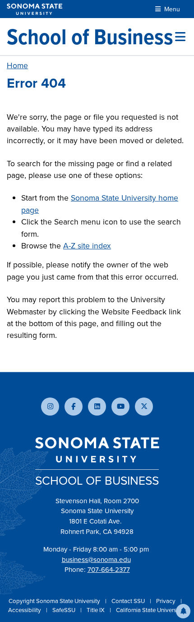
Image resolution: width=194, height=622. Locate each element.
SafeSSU (64, 610)
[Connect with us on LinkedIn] (97, 407)
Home (17, 65)
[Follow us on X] (144, 407)
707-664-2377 (109, 570)
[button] (183, 611)
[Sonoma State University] (34, 9)
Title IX (96, 610)
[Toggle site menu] (180, 36)
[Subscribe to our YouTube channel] (120, 407)
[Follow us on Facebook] (74, 407)
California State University (149, 610)
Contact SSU (128, 601)
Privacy (166, 601)
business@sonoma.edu (96, 560)
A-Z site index (87, 246)
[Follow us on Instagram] (50, 407)
